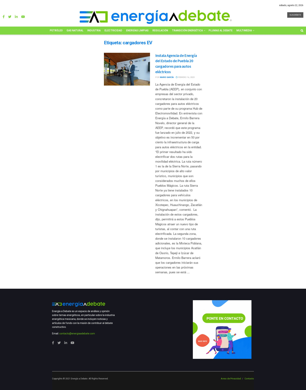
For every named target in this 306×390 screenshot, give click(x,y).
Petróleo (56, 30)
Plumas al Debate (221, 30)
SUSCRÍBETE (295, 15)
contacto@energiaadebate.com (77, 333)
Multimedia (244, 30)
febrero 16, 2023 (186, 77)
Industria (94, 30)
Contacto (249, 378)
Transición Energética (187, 30)
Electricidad (113, 30)
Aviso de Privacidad (231, 378)
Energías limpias (137, 30)
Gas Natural (75, 30)
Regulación (160, 30)
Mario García (167, 77)
